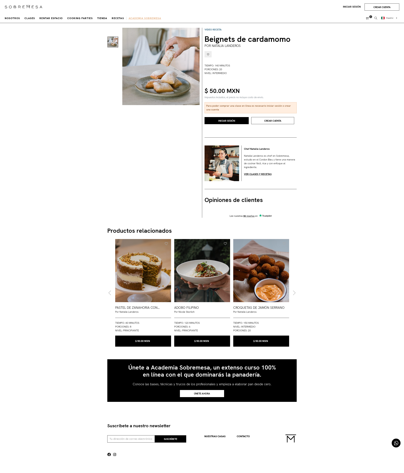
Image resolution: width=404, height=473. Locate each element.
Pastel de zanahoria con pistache (136, 307)
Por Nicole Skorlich (184, 311)
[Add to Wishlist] (208, 54)
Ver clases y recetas (258, 174)
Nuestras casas (215, 436)
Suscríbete (170, 439)
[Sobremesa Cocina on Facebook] (109, 454)
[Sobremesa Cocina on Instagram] (114, 454)
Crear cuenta (381, 7)
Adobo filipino (186, 307)
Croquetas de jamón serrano (259, 307)
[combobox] (389, 18)
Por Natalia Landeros (223, 46)
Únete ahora (202, 393)
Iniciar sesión (352, 6)
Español (389, 18)
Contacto (243, 436)
